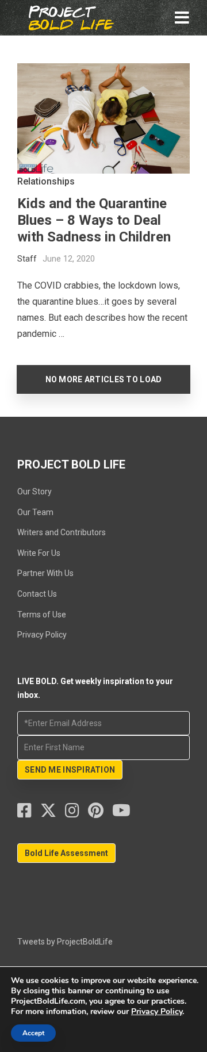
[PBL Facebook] (28, 813)
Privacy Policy (42, 634)
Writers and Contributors (61, 532)
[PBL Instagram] (76, 813)
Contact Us (37, 593)
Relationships (46, 181)
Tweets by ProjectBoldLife (65, 941)
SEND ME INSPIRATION (70, 769)
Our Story (34, 491)
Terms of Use (41, 614)
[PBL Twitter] (52, 813)
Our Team (35, 512)
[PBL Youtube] (121, 813)
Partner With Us (45, 573)
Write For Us (38, 553)
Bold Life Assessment (66, 853)
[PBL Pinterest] (100, 813)
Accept (33, 1033)
